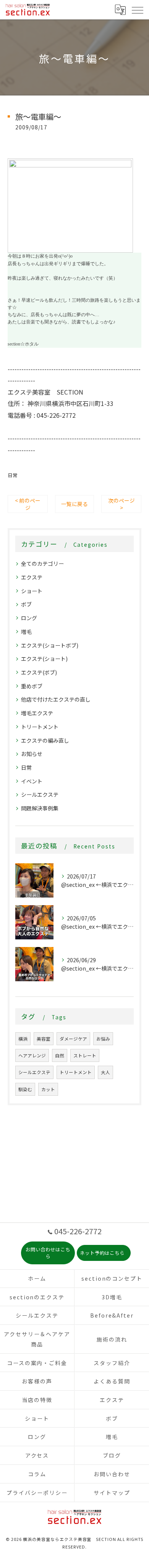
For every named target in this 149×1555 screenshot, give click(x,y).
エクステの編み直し (45, 740)
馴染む (25, 1089)
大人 (105, 1072)
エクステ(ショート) (44, 658)
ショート (31, 591)
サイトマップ (112, 1492)
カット (48, 1089)
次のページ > (121, 504)
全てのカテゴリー (42, 563)
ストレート (84, 1055)
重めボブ (31, 686)
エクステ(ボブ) (39, 672)
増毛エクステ (37, 713)
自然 (59, 1055)
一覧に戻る (74, 504)
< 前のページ (27, 504)
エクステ (31, 577)
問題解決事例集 (39, 808)
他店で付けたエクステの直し (56, 699)
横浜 (23, 1039)
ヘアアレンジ (32, 1055)
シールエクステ (39, 794)
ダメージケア (73, 1039)
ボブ (26, 604)
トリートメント (39, 727)
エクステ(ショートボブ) (49, 645)
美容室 (43, 1039)
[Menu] (137, 9)
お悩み (103, 1039)
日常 (13, 475)
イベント (31, 781)
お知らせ (31, 754)
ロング (29, 618)
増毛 (26, 631)
